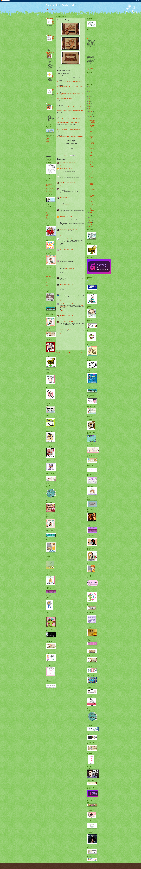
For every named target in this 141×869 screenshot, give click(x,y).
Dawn (61, 216)
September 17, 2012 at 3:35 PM (69, 321)
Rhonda (47, 281)
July (90, 213)
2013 (89, 108)
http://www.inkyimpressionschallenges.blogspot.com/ (65, 98)
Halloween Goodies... (53, 38)
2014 (89, 106)
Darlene (61, 197)
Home (48, 9)
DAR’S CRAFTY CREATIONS (64, 204)
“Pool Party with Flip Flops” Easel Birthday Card (91, 205)
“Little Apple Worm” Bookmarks (91, 174)
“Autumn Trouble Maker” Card (92, 164)
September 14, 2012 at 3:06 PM (67, 294)
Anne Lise (47, 207)
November (91, 113)
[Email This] (70, 155)
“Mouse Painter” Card (91, 190)
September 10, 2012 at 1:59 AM (68, 209)
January (90, 224)
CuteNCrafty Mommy (63, 176)
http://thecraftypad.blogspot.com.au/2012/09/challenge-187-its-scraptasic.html (69, 132)
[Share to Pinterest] (74, 155)
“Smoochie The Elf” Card (91, 196)
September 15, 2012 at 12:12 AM (68, 303)
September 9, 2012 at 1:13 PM (67, 168)
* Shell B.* (61, 284)
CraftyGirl (47, 140)
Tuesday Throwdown (49, 104)
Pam (46, 279)
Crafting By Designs (50, 18)
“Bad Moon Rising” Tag (91, 199)
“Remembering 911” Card (91, 171)
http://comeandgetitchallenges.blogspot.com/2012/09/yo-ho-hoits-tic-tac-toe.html (69, 125)
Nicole (47, 278)
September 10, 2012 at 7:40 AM (67, 238)
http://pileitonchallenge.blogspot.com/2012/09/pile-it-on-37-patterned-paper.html (69, 129)
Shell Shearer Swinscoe (63, 229)
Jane (46, 143)
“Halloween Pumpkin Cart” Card (92, 184)
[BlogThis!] (71, 155)
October (90, 114)
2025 (89, 88)
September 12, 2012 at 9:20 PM (69, 268)
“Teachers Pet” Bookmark (91, 177)
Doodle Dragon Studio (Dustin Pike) (49, 183)
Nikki (47, 216)
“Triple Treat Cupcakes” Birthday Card (91, 209)
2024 (89, 89)
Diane (61, 294)
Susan (47, 285)
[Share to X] (72, 155)
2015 (89, 104)
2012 (89, 109)
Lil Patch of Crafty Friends (49, 185)
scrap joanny (62, 321)
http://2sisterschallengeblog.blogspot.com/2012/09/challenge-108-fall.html (68, 118)
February (90, 222)
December (91, 111)
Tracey (47, 220)
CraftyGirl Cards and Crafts (64, 5)
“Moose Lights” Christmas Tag (91, 143)
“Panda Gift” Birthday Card (91, 162)
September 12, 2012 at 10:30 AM (68, 260)
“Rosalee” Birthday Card (91, 118)
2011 (89, 226)
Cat (60, 277)
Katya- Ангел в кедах (63, 188)
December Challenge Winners (53, 22)
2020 (89, 96)
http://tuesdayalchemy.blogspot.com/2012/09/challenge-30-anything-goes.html (69, 86)
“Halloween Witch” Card (91, 129)
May (90, 217)
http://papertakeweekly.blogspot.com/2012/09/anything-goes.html (67, 89)
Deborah (47, 141)
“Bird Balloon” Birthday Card (91, 140)
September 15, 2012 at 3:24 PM (68, 315)
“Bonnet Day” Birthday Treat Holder (91, 137)
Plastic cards (62, 329)
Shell (47, 150)
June (90, 215)
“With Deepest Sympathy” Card (91, 126)
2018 (89, 99)
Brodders (61, 209)
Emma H (61, 315)
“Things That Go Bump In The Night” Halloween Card (92, 168)
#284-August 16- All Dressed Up (53, 75)
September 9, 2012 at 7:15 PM (67, 197)
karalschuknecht (62, 182)
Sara (46, 282)
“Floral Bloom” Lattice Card (91, 159)
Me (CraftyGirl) (48, 276)
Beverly (61, 249)
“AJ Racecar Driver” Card (91, 134)
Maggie (47, 147)
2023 (89, 91)
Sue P (47, 151)
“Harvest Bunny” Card (91, 132)
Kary (47, 273)
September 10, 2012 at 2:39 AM (67, 216)
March (90, 220)
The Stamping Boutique (49, 189)
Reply (61, 165)
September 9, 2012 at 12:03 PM (70, 162)
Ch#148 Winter (53, 55)
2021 (89, 94)
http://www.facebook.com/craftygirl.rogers (91, 33)
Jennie (47, 145)
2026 (89, 86)
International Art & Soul (50, 53)
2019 (89, 98)
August (90, 212)
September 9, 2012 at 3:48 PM (70, 182)
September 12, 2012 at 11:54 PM (68, 284)
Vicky (61, 238)
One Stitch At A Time (49, 188)
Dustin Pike (49, 35)
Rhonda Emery (62, 162)
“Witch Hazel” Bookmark (91, 151)
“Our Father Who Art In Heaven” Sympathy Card (92, 121)
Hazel (47, 142)
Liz (46, 275)
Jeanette (47, 144)
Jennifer (47, 272)
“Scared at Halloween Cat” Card (92, 156)
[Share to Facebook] (73, 155)
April (90, 219)
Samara (47, 218)
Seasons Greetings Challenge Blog (50, 88)
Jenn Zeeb (61, 303)
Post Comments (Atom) (63, 354)
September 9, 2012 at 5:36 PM (72, 188)
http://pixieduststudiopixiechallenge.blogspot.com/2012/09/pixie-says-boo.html (69, 106)
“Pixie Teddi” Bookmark (91, 153)
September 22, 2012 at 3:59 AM (69, 329)
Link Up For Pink (48, 186)
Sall (46, 149)
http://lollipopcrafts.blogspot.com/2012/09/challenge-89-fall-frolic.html (68, 122)
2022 (89, 93)
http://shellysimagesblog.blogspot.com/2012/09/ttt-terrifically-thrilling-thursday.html (70, 136)
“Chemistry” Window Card (91, 146)
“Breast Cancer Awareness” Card (91, 201)
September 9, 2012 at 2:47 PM (72, 176)
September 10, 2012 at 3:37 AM (72, 229)
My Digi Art (55, 9)
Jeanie (47, 270)
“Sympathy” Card (92, 123)
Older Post (83, 352)
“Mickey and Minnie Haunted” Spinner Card (91, 180)
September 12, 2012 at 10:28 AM (68, 249)
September (91, 116)
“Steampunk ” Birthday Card (91, 148)
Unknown (61, 168)
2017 (89, 101)
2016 (89, 103)
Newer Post (58, 352)
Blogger (75, 866)
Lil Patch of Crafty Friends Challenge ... (50, 71)
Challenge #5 (53, 90)
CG (46, 139)
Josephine (47, 146)
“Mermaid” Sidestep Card (91, 187)
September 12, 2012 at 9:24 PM (66, 277)
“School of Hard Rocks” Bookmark (91, 193)
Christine (47, 138)
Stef (46, 284)
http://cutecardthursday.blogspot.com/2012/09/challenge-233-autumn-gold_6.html (70, 110)
